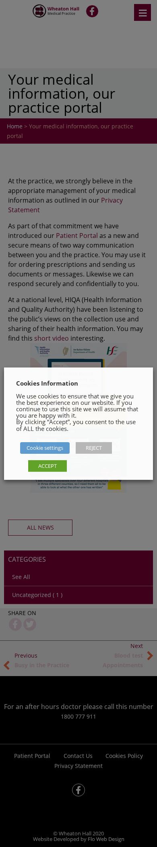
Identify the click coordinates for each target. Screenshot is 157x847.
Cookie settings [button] (45, 447)
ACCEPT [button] (47, 465)
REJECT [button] (94, 447)
